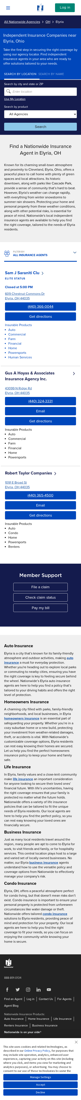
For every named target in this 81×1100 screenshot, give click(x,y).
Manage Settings (40, 1077)
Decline (40, 1092)
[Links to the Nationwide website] (9, 967)
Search (40, 126)
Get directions (40, 316)
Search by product (16, 107)
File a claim (49, 588)
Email (40, 411)
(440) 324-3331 (40, 401)
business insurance (43, 863)
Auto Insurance (14, 1019)
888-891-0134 (12, 978)
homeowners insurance (21, 718)
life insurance (23, 779)
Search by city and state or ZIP (23, 84)
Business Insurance (45, 1025)
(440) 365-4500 (40, 495)
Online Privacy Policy (37, 1050)
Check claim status (46, 598)
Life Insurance (63, 1019)
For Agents (64, 999)
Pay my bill (50, 609)
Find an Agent (13, 999)
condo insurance (55, 914)
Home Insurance (38, 1019)
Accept (40, 1084)
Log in (65, 7)
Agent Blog (11, 1005)
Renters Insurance (16, 1025)
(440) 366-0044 (40, 306)
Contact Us (46, 999)
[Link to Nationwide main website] (40, 11)
